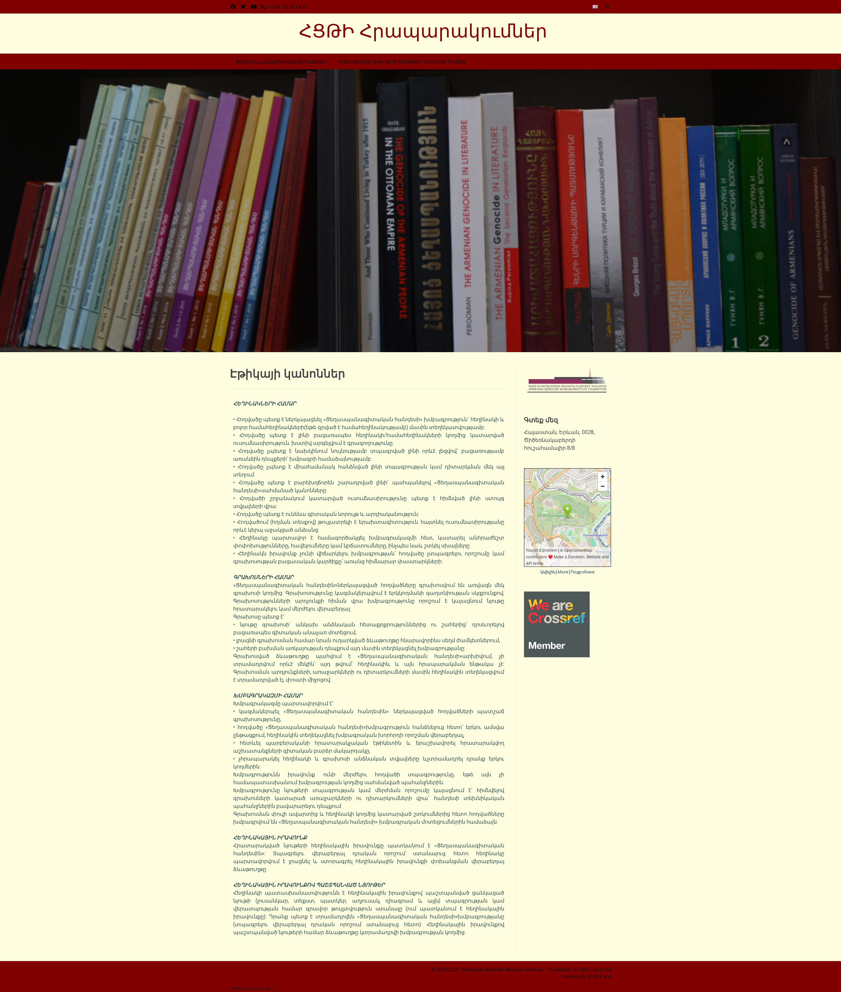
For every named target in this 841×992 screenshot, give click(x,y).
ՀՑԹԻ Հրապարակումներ (423, 31)
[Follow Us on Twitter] (243, 6)
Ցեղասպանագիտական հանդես (281, 61)
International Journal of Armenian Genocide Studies (402, 61)
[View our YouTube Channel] (253, 6)
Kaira (269, 988)
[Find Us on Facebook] (233, 6)
